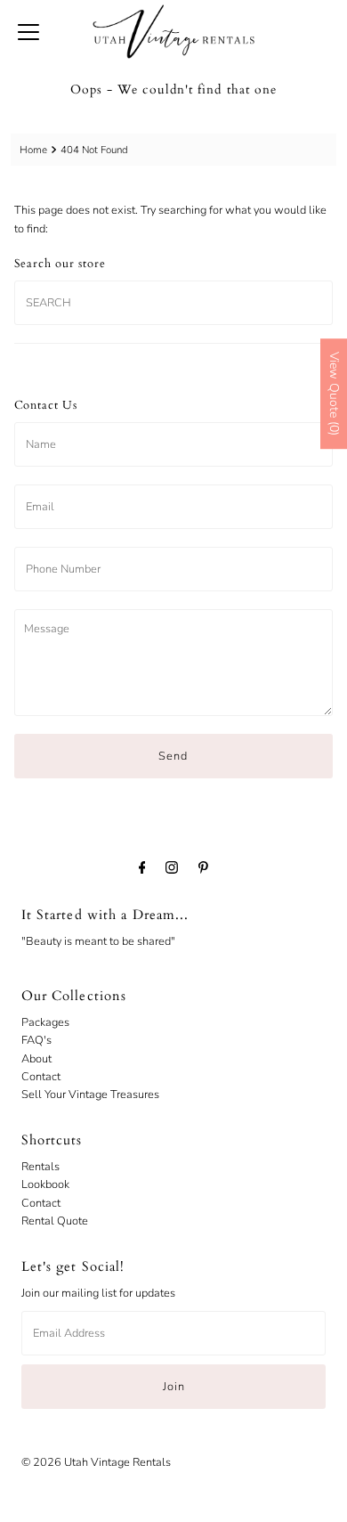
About (36, 1059)
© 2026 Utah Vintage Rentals (96, 1462)
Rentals (40, 1167)
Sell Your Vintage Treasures (90, 1095)
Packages (45, 1022)
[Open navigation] (28, 31)
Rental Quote (54, 1221)
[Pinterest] (203, 867)
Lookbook (45, 1184)
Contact (41, 1077)
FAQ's (36, 1040)
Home (33, 149)
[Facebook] (142, 867)
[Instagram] (171, 867)
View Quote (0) (334, 393)
